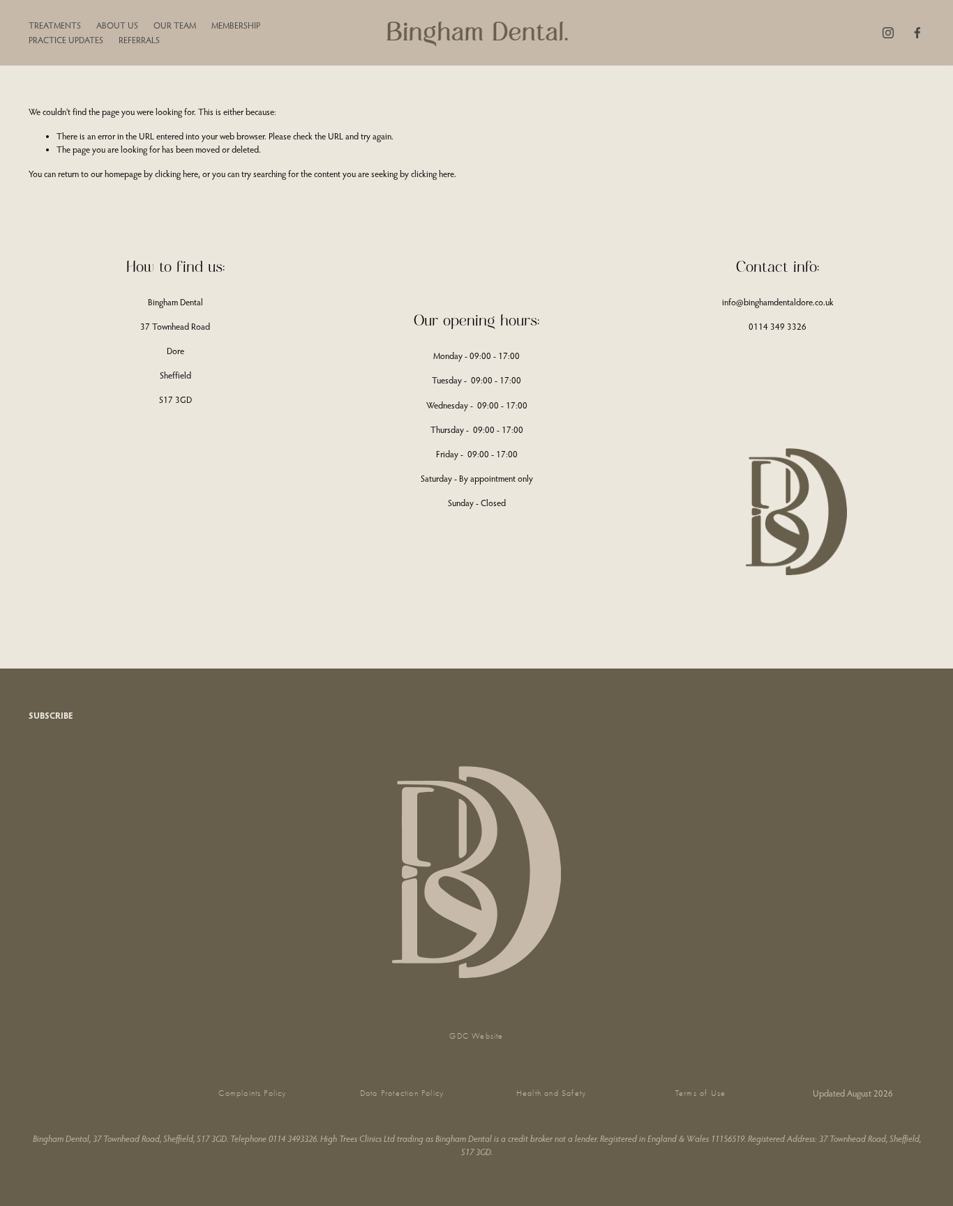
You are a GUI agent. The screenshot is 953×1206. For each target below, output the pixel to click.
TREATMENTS (55, 25)
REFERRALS (139, 39)
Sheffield (175, 375)
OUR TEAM (174, 25)
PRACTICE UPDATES (66, 39)
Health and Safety (551, 1093)
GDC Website (476, 1036)
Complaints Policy (252, 1093)
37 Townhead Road (175, 326)
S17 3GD (175, 399)
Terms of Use (700, 1093)
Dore (175, 350)
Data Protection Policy (402, 1093)
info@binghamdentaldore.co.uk (778, 301)
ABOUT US (117, 25)
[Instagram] (888, 33)
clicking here (176, 173)
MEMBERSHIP (235, 25)
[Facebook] (917, 33)
